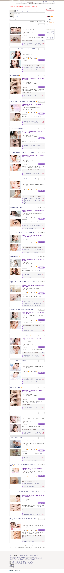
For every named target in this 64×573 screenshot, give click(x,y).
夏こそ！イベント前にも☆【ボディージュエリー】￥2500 (30, 407)
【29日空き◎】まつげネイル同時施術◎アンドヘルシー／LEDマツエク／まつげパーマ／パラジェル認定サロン (33, 391)
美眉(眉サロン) (22, 559)
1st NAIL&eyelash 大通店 (14, 75)
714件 (26, 33)
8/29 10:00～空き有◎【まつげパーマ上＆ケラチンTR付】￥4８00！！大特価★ (33, 523)
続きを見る (38, 38)
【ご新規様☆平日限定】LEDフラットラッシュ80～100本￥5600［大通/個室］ (32, 303)
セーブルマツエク (15, 558)
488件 (26, 320)
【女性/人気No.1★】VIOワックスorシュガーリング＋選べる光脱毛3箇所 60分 (32, 511)
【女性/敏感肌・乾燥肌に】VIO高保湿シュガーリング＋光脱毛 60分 (32, 514)
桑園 (15, 563)
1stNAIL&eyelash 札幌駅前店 (15, 387)
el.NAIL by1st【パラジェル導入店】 (16, 437)
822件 (26, 530)
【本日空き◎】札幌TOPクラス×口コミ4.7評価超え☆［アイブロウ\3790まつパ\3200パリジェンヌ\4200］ (33, 156)
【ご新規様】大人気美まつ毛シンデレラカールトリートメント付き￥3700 (32, 274)
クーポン (48, 25)
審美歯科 (35, 555)
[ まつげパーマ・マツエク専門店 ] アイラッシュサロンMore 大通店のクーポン (31, 325)
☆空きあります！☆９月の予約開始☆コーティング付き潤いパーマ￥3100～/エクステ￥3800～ (33, 260)
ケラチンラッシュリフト (40, 558)
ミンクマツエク (19, 558)
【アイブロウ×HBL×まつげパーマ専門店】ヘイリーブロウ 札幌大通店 (22, 152)
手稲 (19, 561)
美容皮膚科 (31, 555)
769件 (26, 217)
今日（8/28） (19, 11)
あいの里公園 (30, 563)
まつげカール (14, 559)
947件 (35, 242)
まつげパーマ (11, 559)
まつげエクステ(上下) (23, 557)
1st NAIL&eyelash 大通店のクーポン (26, 92)
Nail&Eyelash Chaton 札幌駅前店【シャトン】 (18, 128)
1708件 (35, 345)
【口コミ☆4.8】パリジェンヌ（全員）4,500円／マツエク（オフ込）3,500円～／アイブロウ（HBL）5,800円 (33, 236)
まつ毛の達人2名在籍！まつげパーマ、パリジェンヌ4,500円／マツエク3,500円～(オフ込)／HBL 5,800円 (33, 313)
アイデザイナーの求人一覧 (12, 567)
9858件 (27, 58)
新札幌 (17, 562)
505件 (35, 449)
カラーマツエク (11, 558)
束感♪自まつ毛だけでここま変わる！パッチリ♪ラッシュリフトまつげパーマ (32, 43)
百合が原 (21, 563)
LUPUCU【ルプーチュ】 (14, 256)
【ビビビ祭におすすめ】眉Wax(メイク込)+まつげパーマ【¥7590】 (31, 173)
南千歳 (26, 562)
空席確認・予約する (41, 113)
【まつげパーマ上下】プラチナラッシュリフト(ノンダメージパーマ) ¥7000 (32, 252)
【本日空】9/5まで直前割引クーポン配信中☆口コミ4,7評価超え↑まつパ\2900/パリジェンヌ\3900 (32, 339)
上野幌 (32, 562)
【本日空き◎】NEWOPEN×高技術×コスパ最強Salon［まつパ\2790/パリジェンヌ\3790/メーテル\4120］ (33, 364)
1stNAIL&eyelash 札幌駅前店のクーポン (27, 404)
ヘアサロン (19, 3)
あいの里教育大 (26, 563)
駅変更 (17, 10)
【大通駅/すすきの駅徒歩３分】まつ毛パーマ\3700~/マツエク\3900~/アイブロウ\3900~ (33, 416)
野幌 (31, 561)
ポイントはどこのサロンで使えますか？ (50, 34)
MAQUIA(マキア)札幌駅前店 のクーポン (27, 40)
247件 (26, 266)
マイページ (50, 1)
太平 (16, 563)
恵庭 (23, 562)
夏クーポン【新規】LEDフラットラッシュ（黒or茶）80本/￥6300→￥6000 (32, 225)
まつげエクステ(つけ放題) (12, 557)
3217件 (27, 189)
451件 (26, 292)
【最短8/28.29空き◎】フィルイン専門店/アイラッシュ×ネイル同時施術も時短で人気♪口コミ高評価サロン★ (33, 441)
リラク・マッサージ (21, 555)
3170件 (27, 371)
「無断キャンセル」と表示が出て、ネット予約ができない (50, 38)
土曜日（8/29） (24, 11)
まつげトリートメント (18, 559)
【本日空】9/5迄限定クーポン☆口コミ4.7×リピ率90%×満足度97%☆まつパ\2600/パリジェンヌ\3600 (33, 105)
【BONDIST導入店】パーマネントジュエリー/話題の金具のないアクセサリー (32, 97)
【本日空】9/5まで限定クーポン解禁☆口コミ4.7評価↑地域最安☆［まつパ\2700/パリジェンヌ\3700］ (33, 52)
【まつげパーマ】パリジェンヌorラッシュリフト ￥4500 (30, 326)
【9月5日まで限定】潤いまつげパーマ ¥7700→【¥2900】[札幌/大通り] (32, 356)
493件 (26, 242)
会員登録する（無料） (50, 11)
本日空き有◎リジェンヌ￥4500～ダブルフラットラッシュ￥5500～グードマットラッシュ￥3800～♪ (33, 27)
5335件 (27, 112)
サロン (47, 23)
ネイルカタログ (35, 3)
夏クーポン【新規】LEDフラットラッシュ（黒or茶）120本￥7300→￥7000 (32, 228)
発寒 (26, 561)
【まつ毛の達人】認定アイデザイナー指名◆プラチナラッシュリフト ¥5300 (32, 330)
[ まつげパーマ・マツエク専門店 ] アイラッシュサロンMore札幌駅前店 (22, 232)
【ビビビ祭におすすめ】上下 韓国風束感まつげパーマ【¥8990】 (31, 121)
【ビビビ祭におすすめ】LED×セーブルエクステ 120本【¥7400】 (31, 122)
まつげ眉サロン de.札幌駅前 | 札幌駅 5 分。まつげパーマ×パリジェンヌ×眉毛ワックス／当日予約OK (33, 286)
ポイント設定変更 (49, 19)
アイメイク (33, 559)
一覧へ (43, 40)
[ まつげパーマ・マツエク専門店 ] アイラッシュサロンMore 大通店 (21, 309)
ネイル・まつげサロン (29, 3)
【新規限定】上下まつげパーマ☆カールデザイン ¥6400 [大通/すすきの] (32, 433)
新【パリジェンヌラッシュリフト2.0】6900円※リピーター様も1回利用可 (32, 145)
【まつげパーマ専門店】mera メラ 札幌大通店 (18, 360)
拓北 (23, 563)
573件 (26, 449)
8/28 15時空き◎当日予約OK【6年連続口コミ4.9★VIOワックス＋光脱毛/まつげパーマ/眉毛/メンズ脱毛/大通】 (33, 496)
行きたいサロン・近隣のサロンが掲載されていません (50, 32)
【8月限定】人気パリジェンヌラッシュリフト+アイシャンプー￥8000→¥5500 (32, 486)
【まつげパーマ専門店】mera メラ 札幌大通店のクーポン (29, 378)
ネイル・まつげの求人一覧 (12, 565)
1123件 (35, 530)
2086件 (35, 58)
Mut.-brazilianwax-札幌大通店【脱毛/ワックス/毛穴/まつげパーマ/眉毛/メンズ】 (23, 491)
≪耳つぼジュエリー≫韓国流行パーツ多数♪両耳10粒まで (30, 95)
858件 (35, 422)
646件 (35, 266)
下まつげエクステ (40, 557)
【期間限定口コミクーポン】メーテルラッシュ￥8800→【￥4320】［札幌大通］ (32, 203)
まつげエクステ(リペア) (17, 557)
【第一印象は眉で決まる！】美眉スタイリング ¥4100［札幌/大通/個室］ (32, 305)
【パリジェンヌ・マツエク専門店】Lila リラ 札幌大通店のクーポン (30, 352)
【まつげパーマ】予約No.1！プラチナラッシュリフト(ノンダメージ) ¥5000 (32, 249)
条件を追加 (15, 16)
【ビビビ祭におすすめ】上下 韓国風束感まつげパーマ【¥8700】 (31, 69)
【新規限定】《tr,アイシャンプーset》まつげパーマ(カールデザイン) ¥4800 (32, 432)
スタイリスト (48, 24)
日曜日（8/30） (28, 11)
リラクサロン (41, 3)
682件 (35, 112)
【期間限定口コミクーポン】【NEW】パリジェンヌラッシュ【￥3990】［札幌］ (32, 201)
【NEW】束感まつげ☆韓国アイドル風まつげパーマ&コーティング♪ (31, 541)
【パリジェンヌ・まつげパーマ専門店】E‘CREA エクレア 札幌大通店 (22, 48)
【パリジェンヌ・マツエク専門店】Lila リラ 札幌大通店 (20, 335)
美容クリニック (52, 3)
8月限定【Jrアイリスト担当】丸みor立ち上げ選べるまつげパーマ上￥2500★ (32, 538)
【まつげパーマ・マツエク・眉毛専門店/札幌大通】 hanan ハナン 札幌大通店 (23, 178)
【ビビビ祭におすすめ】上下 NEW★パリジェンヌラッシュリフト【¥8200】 (32, 68)
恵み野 (28, 562)
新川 (18, 563)
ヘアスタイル (24, 3)
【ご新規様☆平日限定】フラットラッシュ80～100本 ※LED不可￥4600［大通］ (32, 301)
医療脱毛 (37, 555)
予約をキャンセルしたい (50, 36)
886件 (35, 371)
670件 (35, 320)
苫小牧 (13, 562)
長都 (19, 562)
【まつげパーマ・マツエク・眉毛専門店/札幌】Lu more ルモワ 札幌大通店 (23, 101)
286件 (35, 217)
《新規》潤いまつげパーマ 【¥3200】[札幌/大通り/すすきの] (31, 174)
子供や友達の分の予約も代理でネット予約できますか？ (50, 35)
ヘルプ (53, 1)
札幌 (13, 561)
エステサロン (46, 3)
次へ (44, 19)
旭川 (15, 561)
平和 (30, 562)
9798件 (27, 345)
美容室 (10, 555)
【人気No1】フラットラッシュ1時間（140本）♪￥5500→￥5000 (31, 483)
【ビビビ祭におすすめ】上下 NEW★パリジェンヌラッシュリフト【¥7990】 (32, 380)
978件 (35, 33)
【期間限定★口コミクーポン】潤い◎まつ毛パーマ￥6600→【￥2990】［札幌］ (32, 199)
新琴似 (13, 563)
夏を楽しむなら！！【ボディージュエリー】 (29, 457)
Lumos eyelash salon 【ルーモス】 (17, 207)
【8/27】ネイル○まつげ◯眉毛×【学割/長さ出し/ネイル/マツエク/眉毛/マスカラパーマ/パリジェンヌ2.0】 (33, 132)
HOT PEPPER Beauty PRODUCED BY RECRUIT (12, 2)
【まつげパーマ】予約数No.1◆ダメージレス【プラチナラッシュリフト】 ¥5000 (32, 328)
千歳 (15, 562)
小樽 (29, 561)
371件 (35, 189)
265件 (35, 292)
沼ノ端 (21, 562)
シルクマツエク (23, 558)
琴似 (21, 561)
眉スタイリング (29, 559)
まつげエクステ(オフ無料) (35, 557)
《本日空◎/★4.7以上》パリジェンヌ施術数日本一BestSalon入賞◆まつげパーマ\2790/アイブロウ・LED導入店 (33, 182)
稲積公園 (24, 561)
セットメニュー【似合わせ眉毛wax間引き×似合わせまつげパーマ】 (31, 460)
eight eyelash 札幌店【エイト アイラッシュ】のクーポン (29, 429)
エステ (24, 555)
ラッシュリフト (36, 558)
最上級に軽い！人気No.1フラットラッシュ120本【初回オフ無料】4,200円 (32, 44)
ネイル (12, 555)
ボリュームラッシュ (32, 558)
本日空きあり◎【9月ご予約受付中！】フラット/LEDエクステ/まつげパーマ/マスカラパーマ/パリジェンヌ (33, 211)
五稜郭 (17, 561)
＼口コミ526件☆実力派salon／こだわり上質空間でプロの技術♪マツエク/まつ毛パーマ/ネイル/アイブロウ (33, 469)
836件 (26, 422)
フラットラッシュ (27, 558)
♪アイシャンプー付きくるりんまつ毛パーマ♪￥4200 (30, 277)
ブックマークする (42, 75)
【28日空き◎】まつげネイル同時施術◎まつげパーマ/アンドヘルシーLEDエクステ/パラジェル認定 (33, 79)
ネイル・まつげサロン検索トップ (43, 1)
